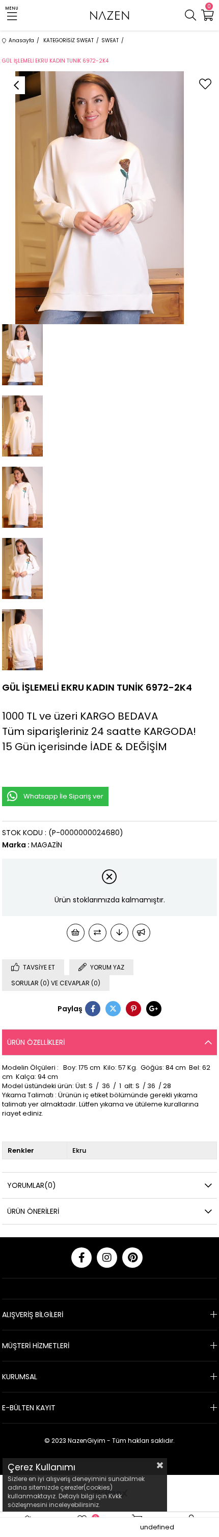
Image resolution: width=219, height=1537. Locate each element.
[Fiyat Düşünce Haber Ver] (119, 933)
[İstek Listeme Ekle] (76, 933)
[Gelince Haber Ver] (141, 933)
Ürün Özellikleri (36, 1042)
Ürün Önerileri (33, 1211)
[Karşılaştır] (97, 933)
